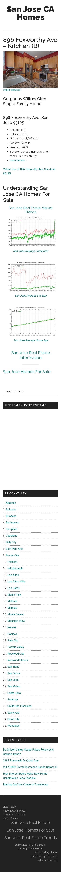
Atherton (11, 502)
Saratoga (12, 699)
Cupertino (11, 535)
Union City (13, 719)
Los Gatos (13, 588)
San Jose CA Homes (30, 13)
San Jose (13, 679)
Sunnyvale (13, 712)
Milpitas (12, 607)
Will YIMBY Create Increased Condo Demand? (30, 767)
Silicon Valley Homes (46, 852)
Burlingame (12, 522)
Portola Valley (15, 647)
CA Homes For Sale (47, 860)
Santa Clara (14, 693)
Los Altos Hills (16, 581)
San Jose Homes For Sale (26, 371)
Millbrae (12, 601)
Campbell (11, 529)
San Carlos (13, 673)
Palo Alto (12, 640)
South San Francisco (19, 706)
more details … (18, 160)
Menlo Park (14, 594)
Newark (11, 627)
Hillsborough (15, 568)
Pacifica (12, 634)
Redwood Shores (17, 660)
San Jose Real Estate (30, 822)
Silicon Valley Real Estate (44, 856)
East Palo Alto (14, 548)
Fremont (12, 561)
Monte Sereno (15, 614)
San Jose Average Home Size (30, 251)
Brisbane (11, 516)
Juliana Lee (21, 844)
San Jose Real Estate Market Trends (30, 210)
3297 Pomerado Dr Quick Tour (21, 760)
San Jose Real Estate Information (30, 355)
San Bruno (13, 666)
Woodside (13, 725)
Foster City (12, 555)
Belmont (11, 509)
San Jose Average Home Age (30, 340)
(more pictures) (12, 89)
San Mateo (13, 686)
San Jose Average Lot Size (30, 295)
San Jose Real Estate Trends (30, 837)
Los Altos (13, 575)
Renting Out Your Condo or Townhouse (25, 784)
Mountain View (16, 620)
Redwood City (15, 653)
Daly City (11, 542)
